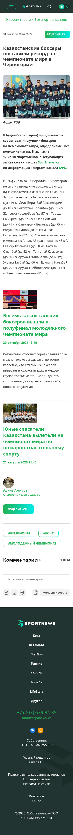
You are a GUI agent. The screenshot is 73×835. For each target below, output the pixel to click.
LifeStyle (36, 691)
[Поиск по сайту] (49, 6)
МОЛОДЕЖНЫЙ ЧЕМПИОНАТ (33, 543)
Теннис (36, 663)
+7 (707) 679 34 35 (37, 712)
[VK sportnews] (33, 730)
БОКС (49, 533)
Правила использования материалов (36, 774)
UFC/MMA (36, 645)
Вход (66, 560)
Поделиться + (57, 34)
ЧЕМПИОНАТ (20, 533)
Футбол (37, 654)
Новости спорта (18, 19)
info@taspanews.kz (36, 718)
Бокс (36, 636)
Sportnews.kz (48, 162)
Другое (36, 701)
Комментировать (55, 592)
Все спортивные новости (54, 19)
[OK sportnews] (40, 730)
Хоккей (37, 673)
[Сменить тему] (64, 6)
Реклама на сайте (36, 784)
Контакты (36, 796)
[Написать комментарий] (36, 579)
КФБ (62, 168)
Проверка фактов (36, 779)
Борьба (36, 682)
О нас (36, 801)
